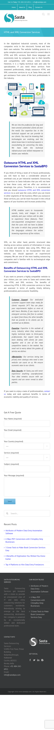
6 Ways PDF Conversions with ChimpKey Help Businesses (38, 601)
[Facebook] (30, 660)
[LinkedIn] (38, 660)
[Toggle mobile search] (43, 14)
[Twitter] (34, 660)
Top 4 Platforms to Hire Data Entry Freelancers (25, 564)
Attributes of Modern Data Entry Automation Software (39, 589)
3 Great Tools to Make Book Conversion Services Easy (40, 614)
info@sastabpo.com (39, 2)
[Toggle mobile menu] (48, 14)
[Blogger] (42, 660)
